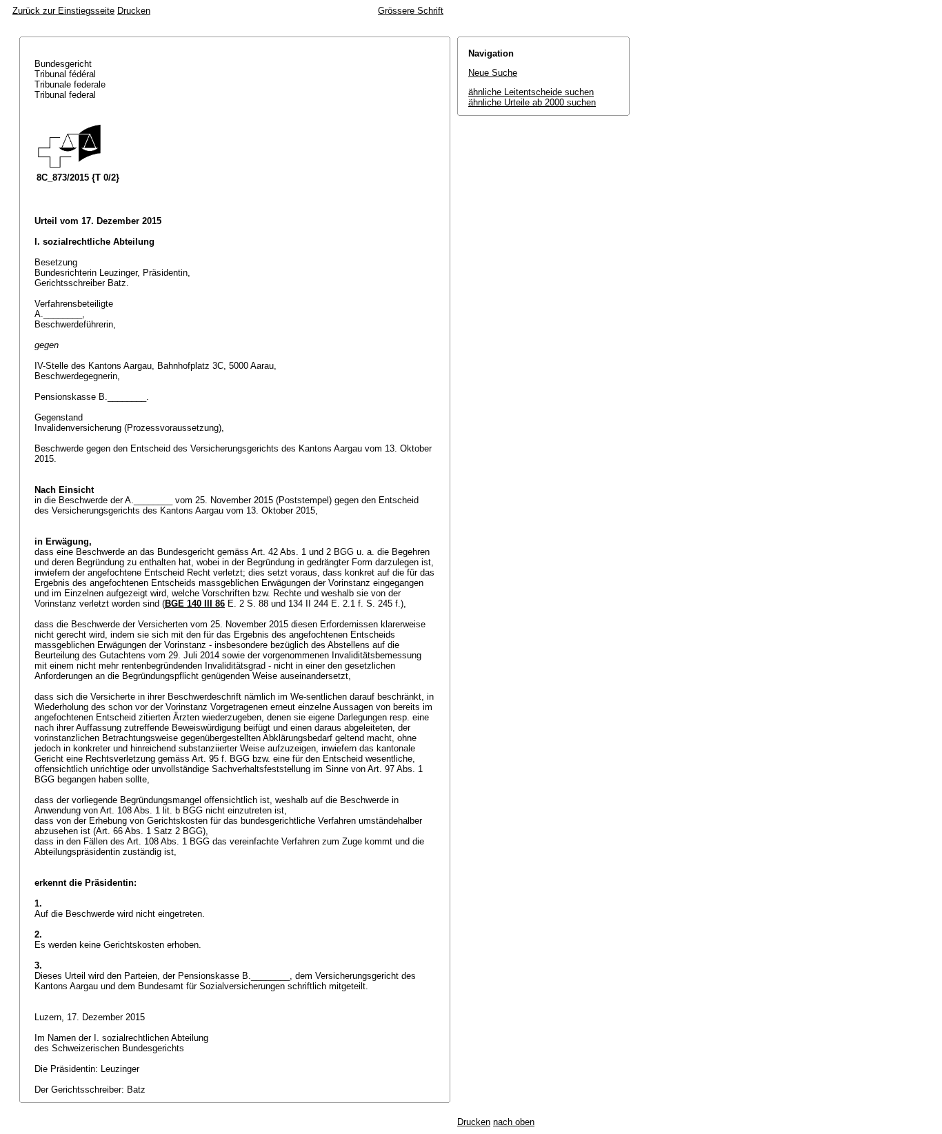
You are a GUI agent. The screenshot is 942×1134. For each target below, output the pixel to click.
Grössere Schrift (410, 11)
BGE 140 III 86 (195, 603)
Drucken (133, 11)
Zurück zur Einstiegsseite (63, 11)
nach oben (513, 1122)
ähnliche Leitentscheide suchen (531, 92)
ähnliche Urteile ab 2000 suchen (532, 102)
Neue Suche (492, 73)
